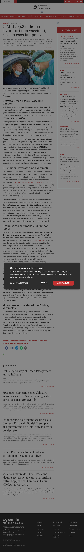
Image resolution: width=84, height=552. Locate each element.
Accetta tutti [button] (63, 283)
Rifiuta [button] (44, 283)
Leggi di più (29, 277)
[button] (19, 283)
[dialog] (42, 276)
